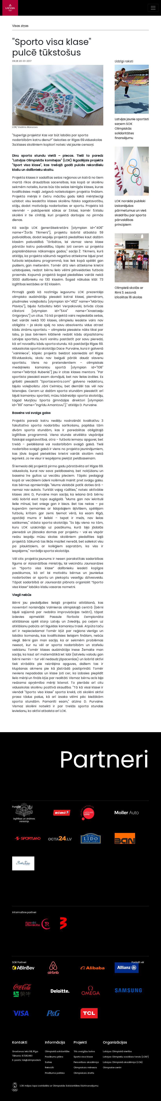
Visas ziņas (20, 26)
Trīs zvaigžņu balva (84, 1051)
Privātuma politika (55, 1073)
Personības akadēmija (86, 1062)
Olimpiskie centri (112, 1067)
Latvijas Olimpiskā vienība (117, 1051)
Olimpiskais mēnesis (85, 1067)
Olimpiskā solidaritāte (57, 1051)
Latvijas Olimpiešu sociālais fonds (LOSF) (126, 1056)
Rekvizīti (49, 1067)
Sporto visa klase (83, 1056)
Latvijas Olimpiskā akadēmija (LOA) (123, 1062)
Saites (48, 1062)
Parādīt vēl (138, 962)
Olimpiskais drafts (84, 1073)
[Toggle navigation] (153, 8)
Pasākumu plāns (54, 1056)
